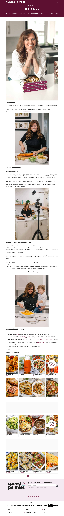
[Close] (46, 250)
